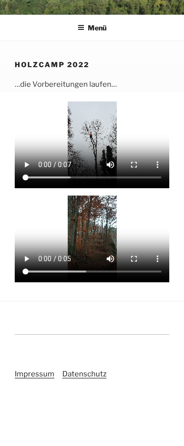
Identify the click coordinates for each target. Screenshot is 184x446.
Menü (97, 28)
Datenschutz (84, 374)
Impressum (34, 374)
